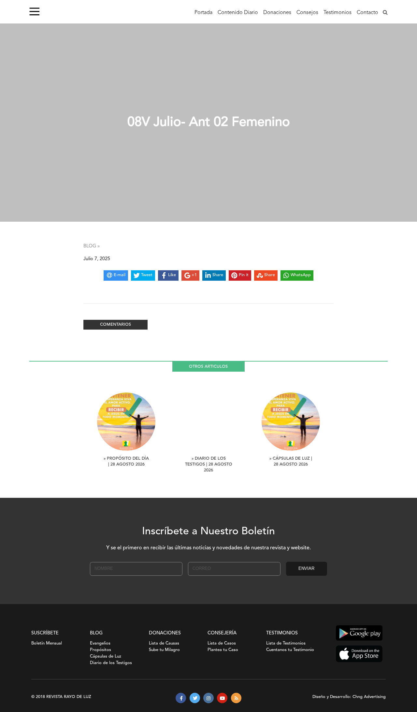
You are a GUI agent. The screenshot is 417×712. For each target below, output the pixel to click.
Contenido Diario (238, 12)
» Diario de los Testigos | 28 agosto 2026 (208, 464)
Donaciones (277, 12)
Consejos (307, 12)
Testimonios (338, 12)
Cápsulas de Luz (105, 656)
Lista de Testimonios (286, 643)
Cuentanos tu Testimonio (290, 650)
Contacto (367, 12)
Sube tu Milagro (164, 650)
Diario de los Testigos (111, 663)
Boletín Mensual (46, 643)
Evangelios (100, 643)
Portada (203, 12)
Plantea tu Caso (223, 650)
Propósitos (100, 650)
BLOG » (91, 246)
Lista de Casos (222, 643)
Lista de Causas (164, 643)
